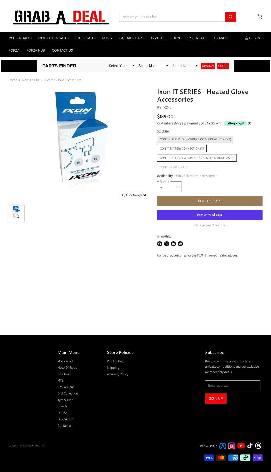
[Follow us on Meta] (222, 449)
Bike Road (84, 38)
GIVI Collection (165, 38)
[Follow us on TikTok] (251, 448)
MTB (106, 38)
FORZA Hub (35, 50)
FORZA (13, 50)
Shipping (113, 367)
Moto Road (19, 38)
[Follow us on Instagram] (231, 448)
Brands (221, 38)
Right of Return (117, 361)
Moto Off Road (52, 38)
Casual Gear (130, 38)
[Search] (230, 17)
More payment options (209, 225)
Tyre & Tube (197, 38)
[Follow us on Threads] (260, 448)
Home (12, 80)
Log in (254, 38)
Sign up (216, 398)
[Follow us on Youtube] (241, 452)
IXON (167, 107)
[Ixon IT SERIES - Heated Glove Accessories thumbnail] (16, 213)
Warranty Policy (117, 374)
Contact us (62, 50)
